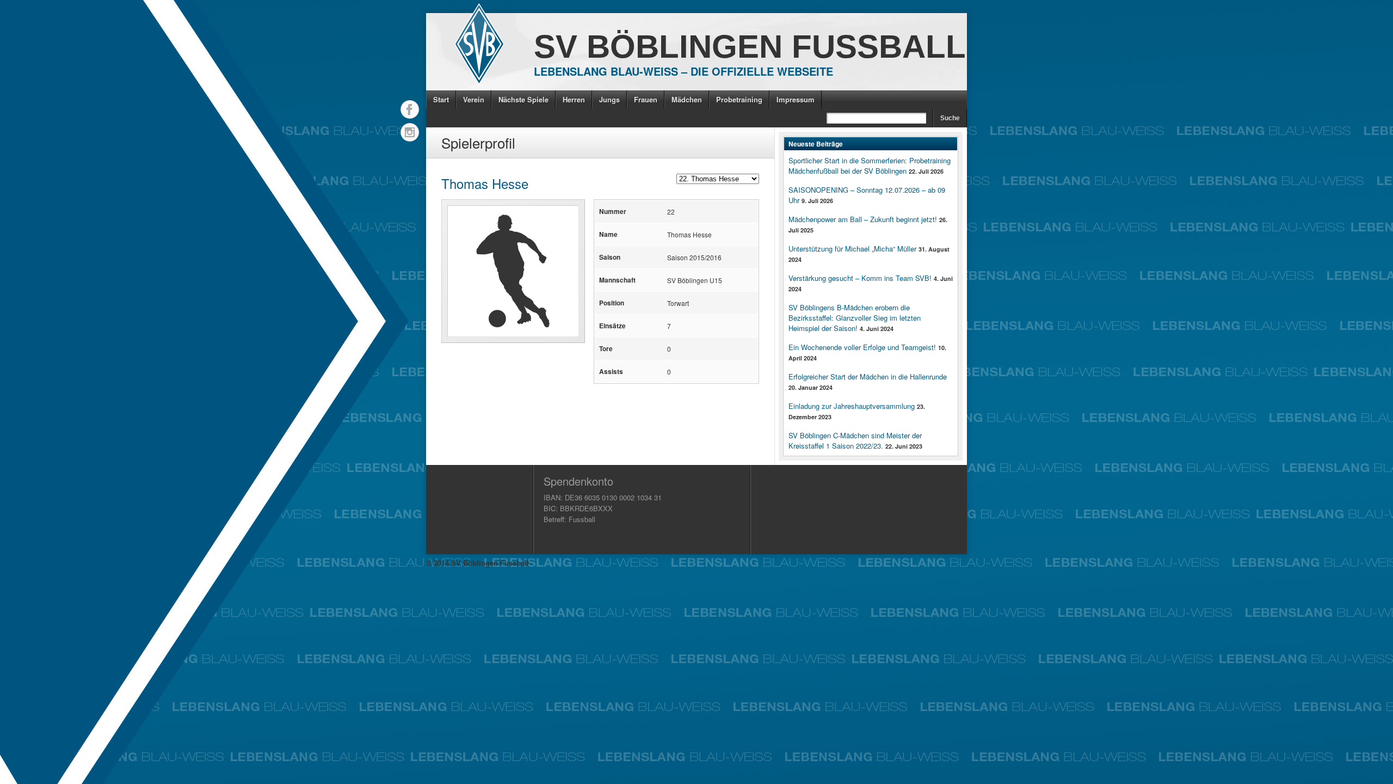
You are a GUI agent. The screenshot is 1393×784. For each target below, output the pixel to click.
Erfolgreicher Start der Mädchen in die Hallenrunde (867, 376)
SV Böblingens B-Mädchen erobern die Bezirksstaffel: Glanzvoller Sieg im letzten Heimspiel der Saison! (854, 317)
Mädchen (686, 99)
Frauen (645, 99)
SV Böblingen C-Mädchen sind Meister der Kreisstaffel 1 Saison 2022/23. (855, 440)
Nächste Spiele (523, 99)
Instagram (410, 132)
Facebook (410, 109)
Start (441, 99)
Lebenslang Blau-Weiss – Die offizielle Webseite (683, 71)
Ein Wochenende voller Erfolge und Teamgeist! (862, 347)
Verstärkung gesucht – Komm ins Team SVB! (860, 278)
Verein (473, 99)
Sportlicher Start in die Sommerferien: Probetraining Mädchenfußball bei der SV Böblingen (869, 165)
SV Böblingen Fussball (750, 46)
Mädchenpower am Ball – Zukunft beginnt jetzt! (862, 219)
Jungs (609, 99)
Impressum (795, 99)
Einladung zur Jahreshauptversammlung (851, 406)
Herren (574, 99)
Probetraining (739, 99)
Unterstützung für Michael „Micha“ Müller (852, 248)
